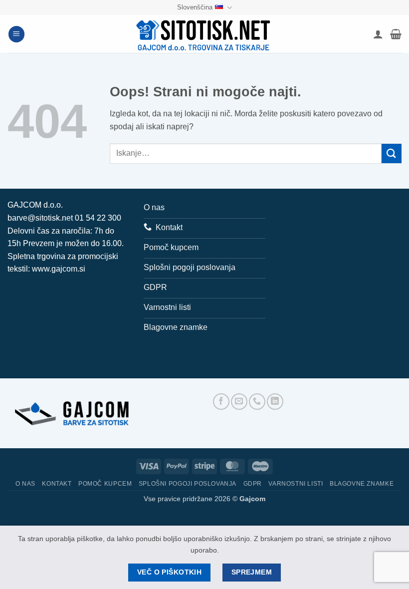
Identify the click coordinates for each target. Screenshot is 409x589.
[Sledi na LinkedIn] (275, 401)
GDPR (252, 483)
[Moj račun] (378, 34)
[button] (16, 34)
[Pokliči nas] (257, 401)
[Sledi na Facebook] (221, 401)
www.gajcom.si (58, 269)
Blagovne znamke (362, 483)
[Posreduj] (392, 153)
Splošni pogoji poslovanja (187, 483)
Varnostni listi (295, 483)
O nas (25, 483)
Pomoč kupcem (105, 483)
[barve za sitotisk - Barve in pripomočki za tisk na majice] (204, 34)
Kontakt (56, 483)
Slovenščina (194, 7)
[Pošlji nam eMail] (239, 401)
